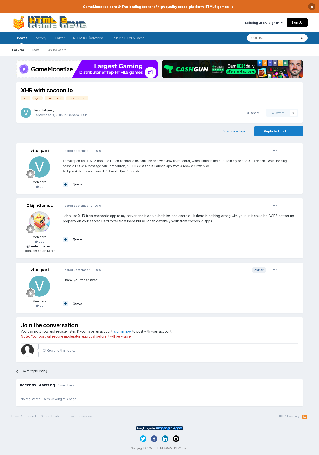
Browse (21, 38)
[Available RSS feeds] (305, 417)
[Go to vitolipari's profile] (26, 113)
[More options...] (275, 151)
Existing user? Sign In (263, 23)
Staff (35, 50)
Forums (18, 50)
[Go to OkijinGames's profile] (39, 221)
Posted (82, 151)
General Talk (77, 115)
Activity (41, 38)
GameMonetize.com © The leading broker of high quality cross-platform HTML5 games (156, 7)
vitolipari (46, 110)
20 (41, 186)
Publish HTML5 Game (128, 38)
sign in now (122, 331)
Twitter (60, 38)
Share (254, 113)
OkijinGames (39, 205)
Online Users (57, 50)
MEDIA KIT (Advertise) (89, 38)
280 (41, 241)
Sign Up (297, 22)
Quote (77, 184)
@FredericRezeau (39, 246)
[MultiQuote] (65, 184)
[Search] (302, 38)
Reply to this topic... (61, 350)
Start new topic (235, 131)
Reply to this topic (278, 131)
